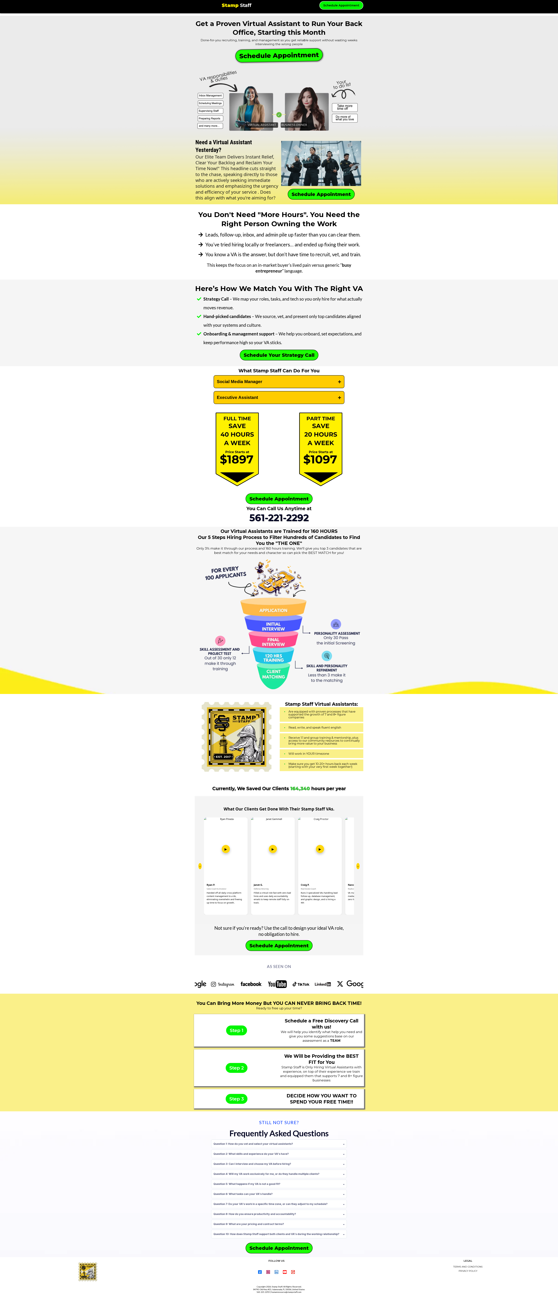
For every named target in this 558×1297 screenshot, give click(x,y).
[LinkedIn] (276, 1272)
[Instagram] (268, 1272)
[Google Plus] (293, 1272)
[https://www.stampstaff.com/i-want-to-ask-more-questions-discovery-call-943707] (237, 449)
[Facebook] (260, 1272)
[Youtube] (285, 1272)
